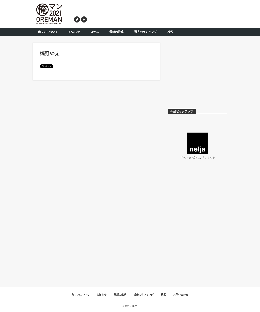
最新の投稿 (116, 31)
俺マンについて (48, 31)
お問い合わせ (180, 294)
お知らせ (74, 31)
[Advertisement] (159, 13)
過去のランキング (145, 31)
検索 (170, 31)
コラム (94, 31)
